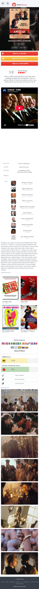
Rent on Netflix (19, 375)
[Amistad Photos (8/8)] (19, 563)
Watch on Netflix (19, 54)
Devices (12, 582)
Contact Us (26, 582)
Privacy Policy (20, 583)
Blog (7, 582)
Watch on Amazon (19, 59)
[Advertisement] (19, 146)
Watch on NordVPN (20, 64)
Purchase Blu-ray (19, 379)
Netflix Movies (17, 586)
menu (3, 3)
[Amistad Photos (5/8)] (19, 493)
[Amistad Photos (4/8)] (19, 470)
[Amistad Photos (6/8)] (19, 517)
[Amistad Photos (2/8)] (19, 423)
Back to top (20, 579)
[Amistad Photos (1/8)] (19, 400)
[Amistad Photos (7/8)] (19, 540)
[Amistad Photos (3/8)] (19, 447)
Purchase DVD (19, 383)
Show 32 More (19, 351)
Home (2, 582)
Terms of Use (34, 582)
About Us (19, 582)
